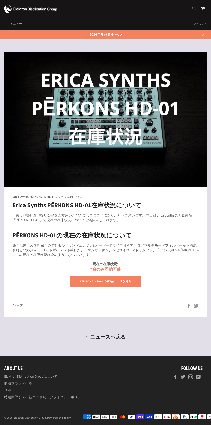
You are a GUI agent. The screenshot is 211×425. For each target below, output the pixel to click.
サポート (11, 390)
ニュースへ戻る (107, 336)
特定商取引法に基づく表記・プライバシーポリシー (44, 397)
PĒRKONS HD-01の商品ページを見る (105, 281)
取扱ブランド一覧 (18, 383)
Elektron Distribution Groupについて (30, 376)
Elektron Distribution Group (30, 418)
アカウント (200, 24)
